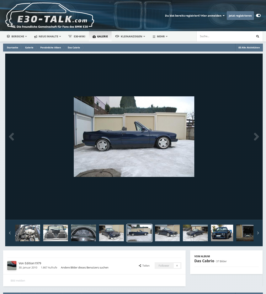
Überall (242, 36)
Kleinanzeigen (131, 36)
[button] (9, 233)
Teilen (145, 265)
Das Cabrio (204, 260)
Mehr (160, 36)
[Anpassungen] (258, 15)
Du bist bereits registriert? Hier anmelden (194, 15)
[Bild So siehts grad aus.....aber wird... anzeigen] (248, 233)
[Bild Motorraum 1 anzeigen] (27, 233)
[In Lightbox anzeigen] (134, 136)
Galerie (102, 36)
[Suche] (257, 36)
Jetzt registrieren (240, 15)
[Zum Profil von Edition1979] (11, 265)
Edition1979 (33, 263)
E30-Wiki (79, 36)
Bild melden (18, 280)
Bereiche (17, 36)
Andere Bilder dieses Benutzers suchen (84, 267)
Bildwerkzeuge (244, 212)
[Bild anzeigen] (111, 233)
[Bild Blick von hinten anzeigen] (55, 233)
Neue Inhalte (48, 36)
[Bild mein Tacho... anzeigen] (83, 233)
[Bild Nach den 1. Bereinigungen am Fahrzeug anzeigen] (167, 233)
